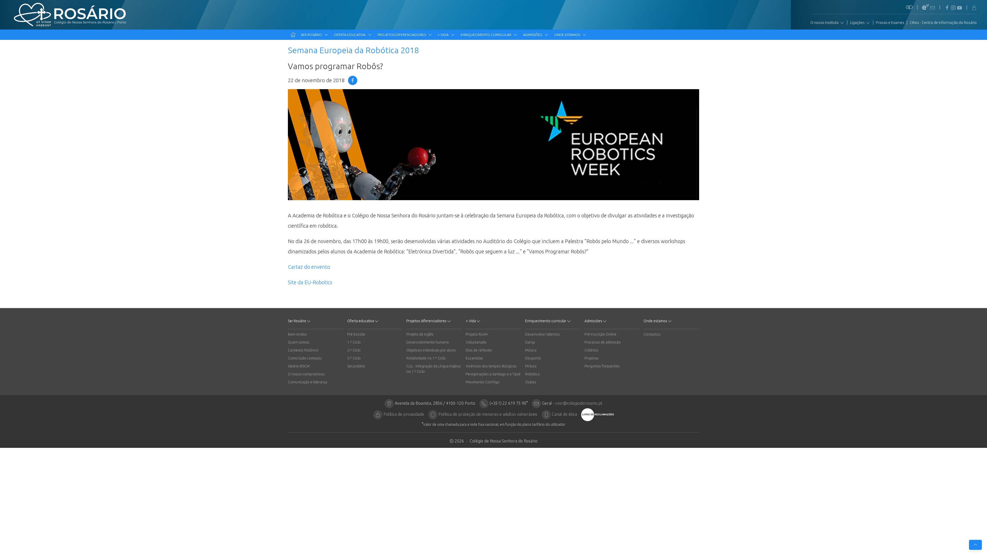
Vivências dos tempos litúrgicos (491, 366)
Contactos (652, 334)
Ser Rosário (312, 35)
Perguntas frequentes (602, 366)
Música (530, 350)
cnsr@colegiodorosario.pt (578, 403)
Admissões (533, 35)
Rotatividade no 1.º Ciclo (426, 358)
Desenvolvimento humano (427, 342)
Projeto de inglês (420, 334)
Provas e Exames (890, 23)
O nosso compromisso (306, 374)
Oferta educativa (350, 35)
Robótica (532, 374)
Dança (530, 342)
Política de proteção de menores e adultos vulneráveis (487, 414)
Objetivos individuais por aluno (431, 350)
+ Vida (443, 35)
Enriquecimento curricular (486, 35)
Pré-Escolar (356, 334)
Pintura (530, 366)
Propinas (591, 358)
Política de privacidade (403, 414)
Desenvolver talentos (542, 334)
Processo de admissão (602, 342)
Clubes (530, 382)
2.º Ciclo (354, 350)
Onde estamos (567, 35)
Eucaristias (474, 358)
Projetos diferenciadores (402, 35)
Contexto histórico (303, 350)
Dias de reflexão (479, 350)
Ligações (857, 23)
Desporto (533, 358)
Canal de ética (564, 414)
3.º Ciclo (354, 358)
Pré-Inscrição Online (600, 334)
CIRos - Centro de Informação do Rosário (943, 23)
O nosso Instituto (824, 23)
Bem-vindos (297, 334)
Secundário (356, 366)
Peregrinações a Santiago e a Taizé (493, 374)
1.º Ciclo (354, 342)
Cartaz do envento (309, 267)
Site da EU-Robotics (310, 282)
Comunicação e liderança (307, 382)
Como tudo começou (305, 358)
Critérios (591, 350)
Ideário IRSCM (299, 366)
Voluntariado (476, 342)
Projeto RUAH (477, 334)
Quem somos (298, 342)
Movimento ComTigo (482, 382)
